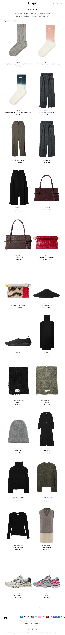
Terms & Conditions (23, 621)
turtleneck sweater (18, 499)
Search (29, 625)
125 (39, 608)
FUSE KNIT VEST (47, 547)
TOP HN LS (46, 354)
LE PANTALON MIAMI (47, 160)
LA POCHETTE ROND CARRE (47, 257)
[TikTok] (36, 629)
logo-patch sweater (47, 499)
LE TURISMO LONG (46, 209)
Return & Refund (35, 623)
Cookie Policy (43, 621)
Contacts (35, 625)
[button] (3, 3)
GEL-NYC (47, 595)
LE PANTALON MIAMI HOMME (46, 112)
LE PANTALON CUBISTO (18, 160)
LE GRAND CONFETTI (47, 305)
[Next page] (44, 608)
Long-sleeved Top (18, 547)
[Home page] (32, 3)
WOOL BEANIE (18, 450)
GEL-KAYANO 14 (18, 595)
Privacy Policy (34, 621)
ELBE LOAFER (18, 354)
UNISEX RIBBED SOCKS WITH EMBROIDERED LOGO (18, 64)
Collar (18, 402)
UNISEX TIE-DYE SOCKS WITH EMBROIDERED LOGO (47, 64)
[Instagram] (29, 629)
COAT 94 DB (47, 450)
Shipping (27, 623)
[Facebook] (33, 629)
